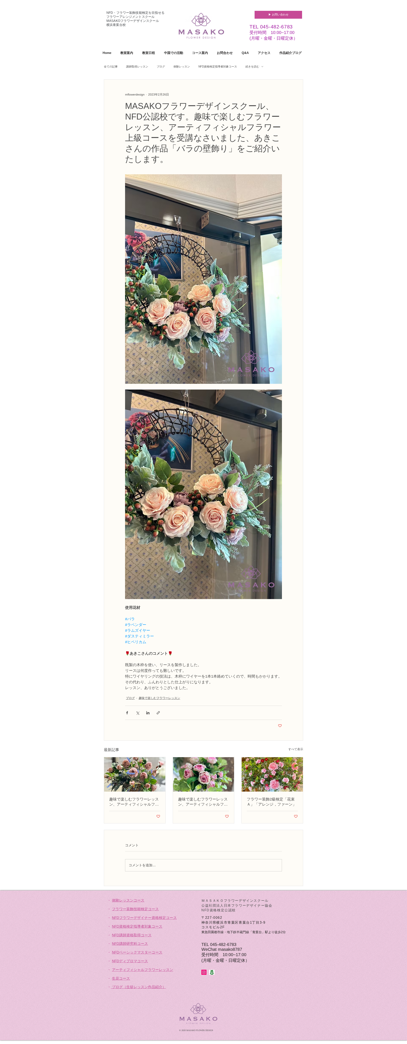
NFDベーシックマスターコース (137, 952)
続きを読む (252, 66)
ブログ (161, 66)
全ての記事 (111, 66)
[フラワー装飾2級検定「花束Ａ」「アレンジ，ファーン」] (272, 774)
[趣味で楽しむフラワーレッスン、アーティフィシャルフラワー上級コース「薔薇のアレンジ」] (203, 774)
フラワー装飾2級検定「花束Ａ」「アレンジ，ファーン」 (271, 801)
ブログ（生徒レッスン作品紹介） (139, 987)
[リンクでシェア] (158, 713)
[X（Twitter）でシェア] (137, 713)
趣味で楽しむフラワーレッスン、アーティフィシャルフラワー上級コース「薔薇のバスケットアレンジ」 (134, 802)
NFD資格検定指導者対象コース (217, 66)
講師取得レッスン (137, 66)
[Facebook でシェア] (127, 713)
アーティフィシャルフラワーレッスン (142, 970)
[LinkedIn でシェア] (148, 713)
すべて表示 (295, 749)
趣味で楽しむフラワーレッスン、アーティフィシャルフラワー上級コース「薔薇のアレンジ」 (203, 802)
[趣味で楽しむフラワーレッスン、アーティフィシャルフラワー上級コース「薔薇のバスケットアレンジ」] (134, 774)
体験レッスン (181, 66)
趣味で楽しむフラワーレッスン (159, 698)
